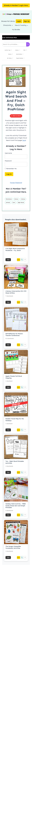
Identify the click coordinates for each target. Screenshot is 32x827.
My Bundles (16, 29)
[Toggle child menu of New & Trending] (27, 25)
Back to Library (17, 115)
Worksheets (9, 199)
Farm (14, 202)
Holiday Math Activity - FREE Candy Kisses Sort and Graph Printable (16, 505)
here (24, 140)
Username (8, 153)
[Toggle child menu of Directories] (12, 25)
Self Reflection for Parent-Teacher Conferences (14, 334)
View (8, 259)
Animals (8, 202)
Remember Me (11, 168)
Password (8, 161)
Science (16, 199)
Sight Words (21, 202)
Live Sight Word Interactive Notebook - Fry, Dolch (15, 249)
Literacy (23, 199)
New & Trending (20, 25)
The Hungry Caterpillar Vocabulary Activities (13, 547)
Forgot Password (16, 182)
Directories (7, 25)
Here (23, 192)
